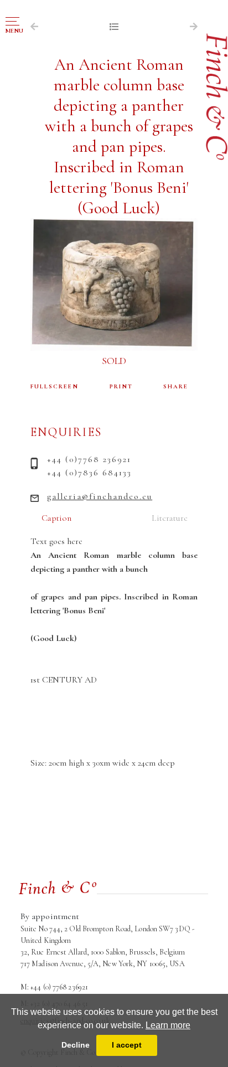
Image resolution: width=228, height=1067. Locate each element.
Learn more (168, 1025)
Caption (56, 518)
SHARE (175, 386)
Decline (75, 1044)
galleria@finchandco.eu (99, 496)
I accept (127, 1044)
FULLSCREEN (54, 386)
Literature (170, 518)
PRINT (121, 386)
